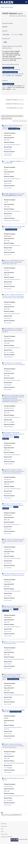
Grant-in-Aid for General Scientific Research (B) (14, 659)
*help (24, 15)
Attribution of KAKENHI (6, 836)
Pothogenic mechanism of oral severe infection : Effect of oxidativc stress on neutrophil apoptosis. (12, 608)
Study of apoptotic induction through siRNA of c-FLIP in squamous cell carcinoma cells (13, 228)
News (2, 831)
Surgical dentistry (6, 69)
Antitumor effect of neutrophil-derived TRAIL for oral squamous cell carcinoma (12, 127)
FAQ (2, 829)
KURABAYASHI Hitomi (8, 408)
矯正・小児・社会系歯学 (9, 352)
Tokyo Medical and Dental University (11, 220)
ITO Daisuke (6, 270)
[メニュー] (26, 2)
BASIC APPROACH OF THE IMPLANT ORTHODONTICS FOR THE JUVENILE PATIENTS (12, 330)
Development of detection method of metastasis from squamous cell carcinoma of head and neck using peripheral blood (13, 471)
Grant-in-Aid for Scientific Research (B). (12, 488)
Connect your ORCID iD (17, 15)
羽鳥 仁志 (6, 169)
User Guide (4, 826)
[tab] (15, 100)
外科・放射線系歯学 (17, 75)
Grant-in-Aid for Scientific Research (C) (12, 144)
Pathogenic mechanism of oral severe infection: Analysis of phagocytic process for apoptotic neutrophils (13, 505)
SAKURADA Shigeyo (8, 786)
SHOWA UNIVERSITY (8, 357)
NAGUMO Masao (7, 304)
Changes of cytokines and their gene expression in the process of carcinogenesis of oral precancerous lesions (13, 746)
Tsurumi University (8, 153)
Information (4, 823)
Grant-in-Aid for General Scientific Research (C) (14, 694)
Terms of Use (4, 834)
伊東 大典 (6, 202)
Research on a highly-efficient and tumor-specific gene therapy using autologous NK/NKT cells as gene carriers (13, 262)
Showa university (7, 804)
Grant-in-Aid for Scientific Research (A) (12, 313)
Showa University (7, 155)
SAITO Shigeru (7, 338)
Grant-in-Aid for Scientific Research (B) (12, 245)
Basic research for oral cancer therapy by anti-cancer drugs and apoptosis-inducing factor (13, 541)
